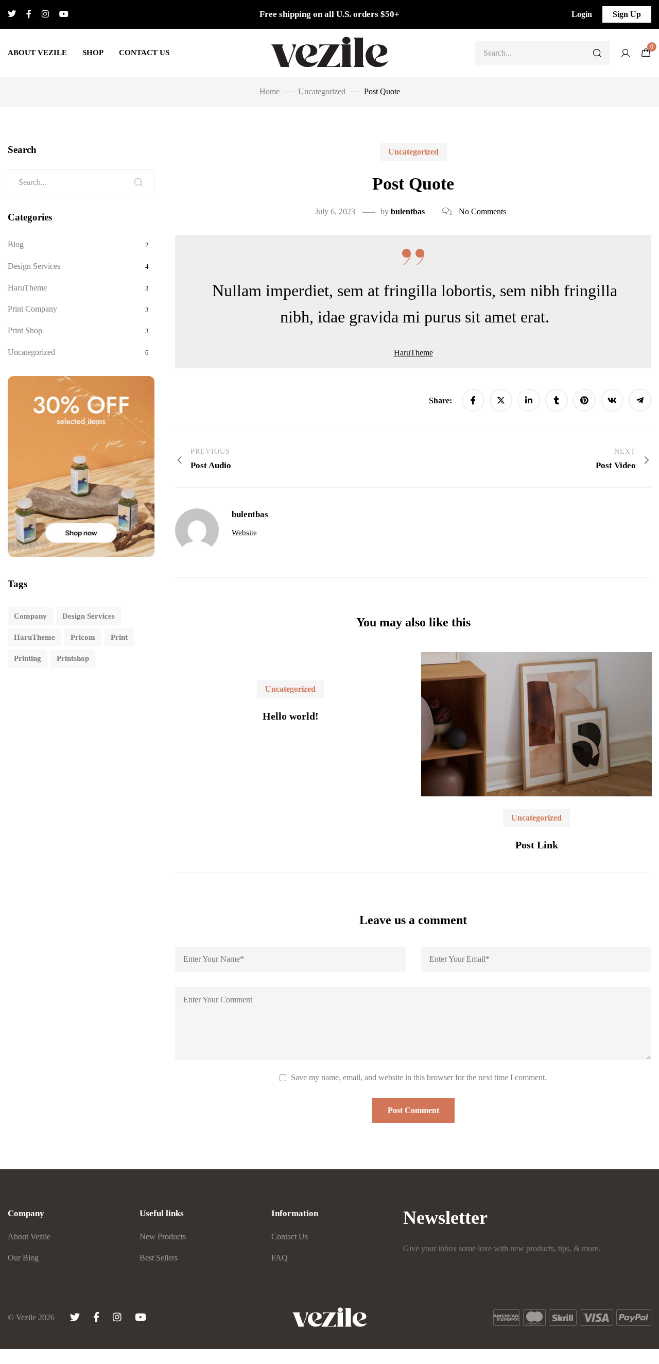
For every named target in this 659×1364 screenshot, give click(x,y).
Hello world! (291, 716)
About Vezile (37, 52)
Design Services (34, 266)
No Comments (482, 211)
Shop (92, 52)
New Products (163, 1236)
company (30, 616)
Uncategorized (413, 151)
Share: (441, 400)
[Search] (597, 53)
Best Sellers (159, 1257)
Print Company (32, 308)
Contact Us (144, 52)
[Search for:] (81, 182)
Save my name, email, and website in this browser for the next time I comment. (419, 1077)
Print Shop (25, 330)
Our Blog (23, 1257)
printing (27, 658)
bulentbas (408, 211)
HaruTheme (413, 352)
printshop (73, 658)
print (119, 637)
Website (244, 532)
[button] (581, 14)
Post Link (536, 844)
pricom (83, 637)
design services (88, 616)
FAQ (279, 1257)
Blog (16, 244)
